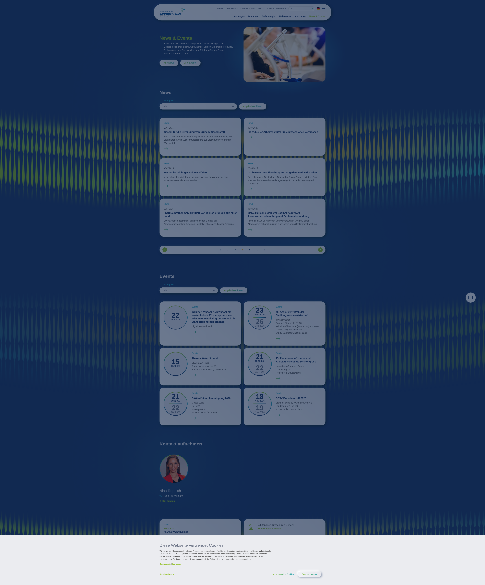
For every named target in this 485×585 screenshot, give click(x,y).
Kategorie (169, 100)
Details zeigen (166, 574)
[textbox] (320, 8)
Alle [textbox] (165, 106)
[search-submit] (291, 8)
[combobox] (320, 8)
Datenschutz (165, 564)
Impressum (177, 564)
